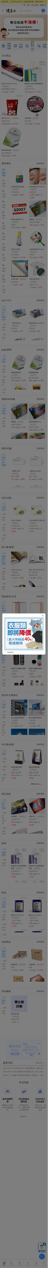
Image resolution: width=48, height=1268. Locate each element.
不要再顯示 (10, 652)
